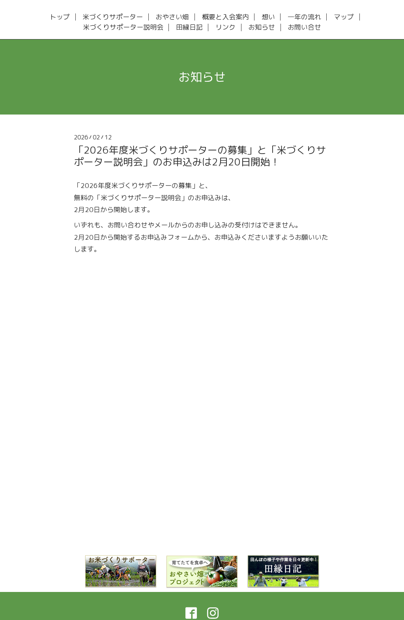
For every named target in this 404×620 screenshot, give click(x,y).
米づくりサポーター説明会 (123, 27)
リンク (225, 27)
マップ (344, 17)
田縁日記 (189, 27)
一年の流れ (304, 17)
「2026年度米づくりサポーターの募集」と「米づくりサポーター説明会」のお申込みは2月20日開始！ (200, 156)
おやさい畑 (172, 17)
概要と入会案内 (225, 17)
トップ (60, 17)
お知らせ (261, 27)
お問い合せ (304, 27)
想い (268, 17)
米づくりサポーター (112, 17)
